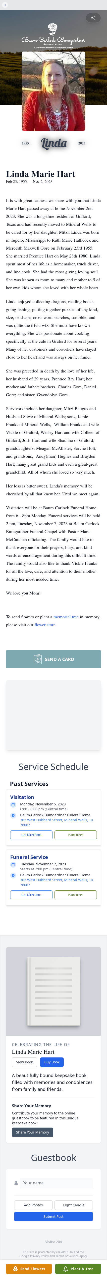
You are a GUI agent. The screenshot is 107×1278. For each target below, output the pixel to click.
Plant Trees (75, 835)
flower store (45, 624)
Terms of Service (67, 1256)
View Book (24, 1062)
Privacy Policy (39, 1256)
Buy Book (51, 1062)
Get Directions (31, 835)
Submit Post (53, 1216)
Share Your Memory (32, 1132)
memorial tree (66, 617)
